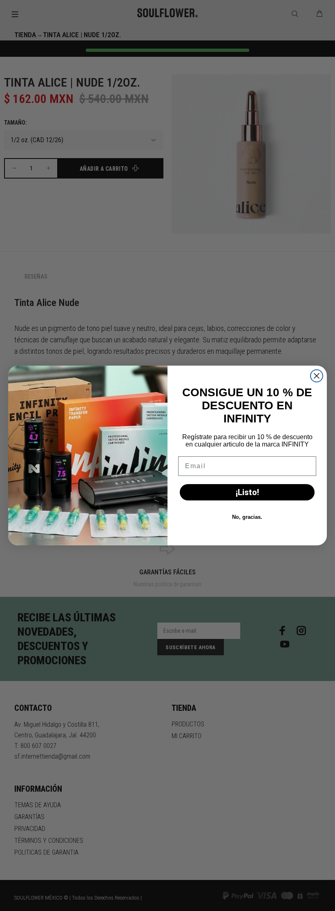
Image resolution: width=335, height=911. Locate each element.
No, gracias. (247, 517)
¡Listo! (247, 492)
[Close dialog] (316, 376)
